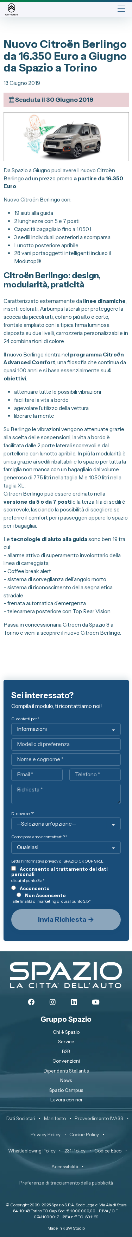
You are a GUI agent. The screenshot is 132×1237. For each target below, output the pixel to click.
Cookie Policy (84, 1134)
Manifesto (55, 1118)
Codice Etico (107, 1151)
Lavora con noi (66, 1099)
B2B (66, 1051)
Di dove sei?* (22, 814)
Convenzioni (66, 1061)
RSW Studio (74, 1228)
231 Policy (75, 1151)
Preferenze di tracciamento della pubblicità (66, 1183)
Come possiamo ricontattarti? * (39, 837)
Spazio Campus (66, 1090)
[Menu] (121, 9)
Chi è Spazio (66, 1032)
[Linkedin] (74, 1002)
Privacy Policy (46, 1134)
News (66, 1080)
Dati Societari (20, 1118)
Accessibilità (64, 1166)
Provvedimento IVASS (99, 1118)
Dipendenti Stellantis (66, 1071)
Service (66, 1041)
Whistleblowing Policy (32, 1151)
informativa (33, 861)
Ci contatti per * (25, 719)
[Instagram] (53, 1002)
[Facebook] (31, 1002)
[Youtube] (95, 1002)
